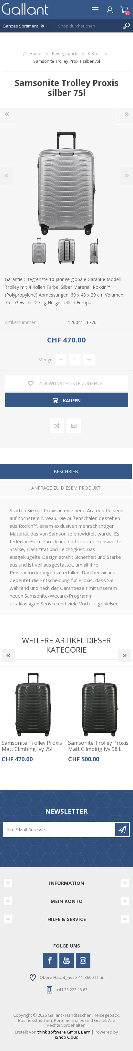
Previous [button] (8, 655)
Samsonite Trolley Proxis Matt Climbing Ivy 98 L (98, 746)
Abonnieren (122, 829)
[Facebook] (50, 960)
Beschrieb (66, 471)
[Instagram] (83, 960)
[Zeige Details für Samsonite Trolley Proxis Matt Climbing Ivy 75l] (33, 705)
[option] (33, 720)
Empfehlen (74, 426)
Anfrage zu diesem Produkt (66, 488)
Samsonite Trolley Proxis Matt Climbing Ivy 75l (32, 746)
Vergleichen (57, 426)
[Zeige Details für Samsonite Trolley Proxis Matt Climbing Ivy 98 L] (100, 705)
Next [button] (124, 655)
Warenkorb (124, 10)
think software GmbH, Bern (63, 1032)
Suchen (126, 25)
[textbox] (85, 25)
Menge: (46, 359)
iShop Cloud (66, 1037)
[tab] (66, 472)
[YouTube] (66, 960)
